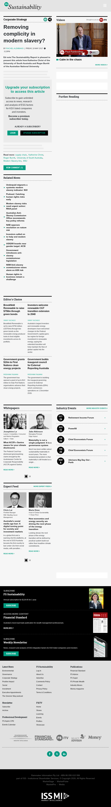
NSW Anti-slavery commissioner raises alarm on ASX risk (16, 267)
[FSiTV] (103, 20)
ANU (25, 161)
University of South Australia (29, 158)
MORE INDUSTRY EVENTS (96, 408)
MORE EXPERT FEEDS (42, 486)
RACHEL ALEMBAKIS (15, 48)
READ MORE (8, 470)
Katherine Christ (35, 155)
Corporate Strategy (15, 19)
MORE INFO (8, 628)
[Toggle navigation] (105, 5)
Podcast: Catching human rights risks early (15, 196)
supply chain (21, 155)
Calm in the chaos (70, 59)
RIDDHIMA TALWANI (10, 374)
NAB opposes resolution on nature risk (16, 227)
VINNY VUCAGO (9, 320)
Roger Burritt (9, 158)
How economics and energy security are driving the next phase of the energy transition (40, 523)
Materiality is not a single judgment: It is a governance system (40, 442)
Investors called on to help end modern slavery (16, 237)
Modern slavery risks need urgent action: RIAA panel (16, 206)
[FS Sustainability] (22, 6)
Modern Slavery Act (12, 161)
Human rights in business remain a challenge (15, 277)
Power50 (72, 428)
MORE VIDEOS (100, 65)
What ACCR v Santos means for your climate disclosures (14, 445)
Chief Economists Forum (80, 439)
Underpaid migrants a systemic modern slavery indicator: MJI (16, 187)
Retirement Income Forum (81, 418)
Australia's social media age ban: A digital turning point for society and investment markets (13, 526)
